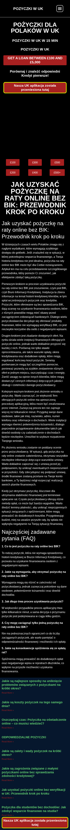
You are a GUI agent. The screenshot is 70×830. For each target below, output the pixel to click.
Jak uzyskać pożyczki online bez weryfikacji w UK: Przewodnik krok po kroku (33, 791)
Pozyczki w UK (35, 49)
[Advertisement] (35, 126)
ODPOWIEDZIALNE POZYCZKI (24, 737)
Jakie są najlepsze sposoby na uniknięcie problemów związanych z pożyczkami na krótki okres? (32, 684)
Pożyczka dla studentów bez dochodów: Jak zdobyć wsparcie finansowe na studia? (34, 809)
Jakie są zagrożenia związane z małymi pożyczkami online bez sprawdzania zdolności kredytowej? (30, 772)
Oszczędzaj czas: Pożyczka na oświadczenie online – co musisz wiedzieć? (34, 721)
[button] (59, 8)
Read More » (8, 693)
